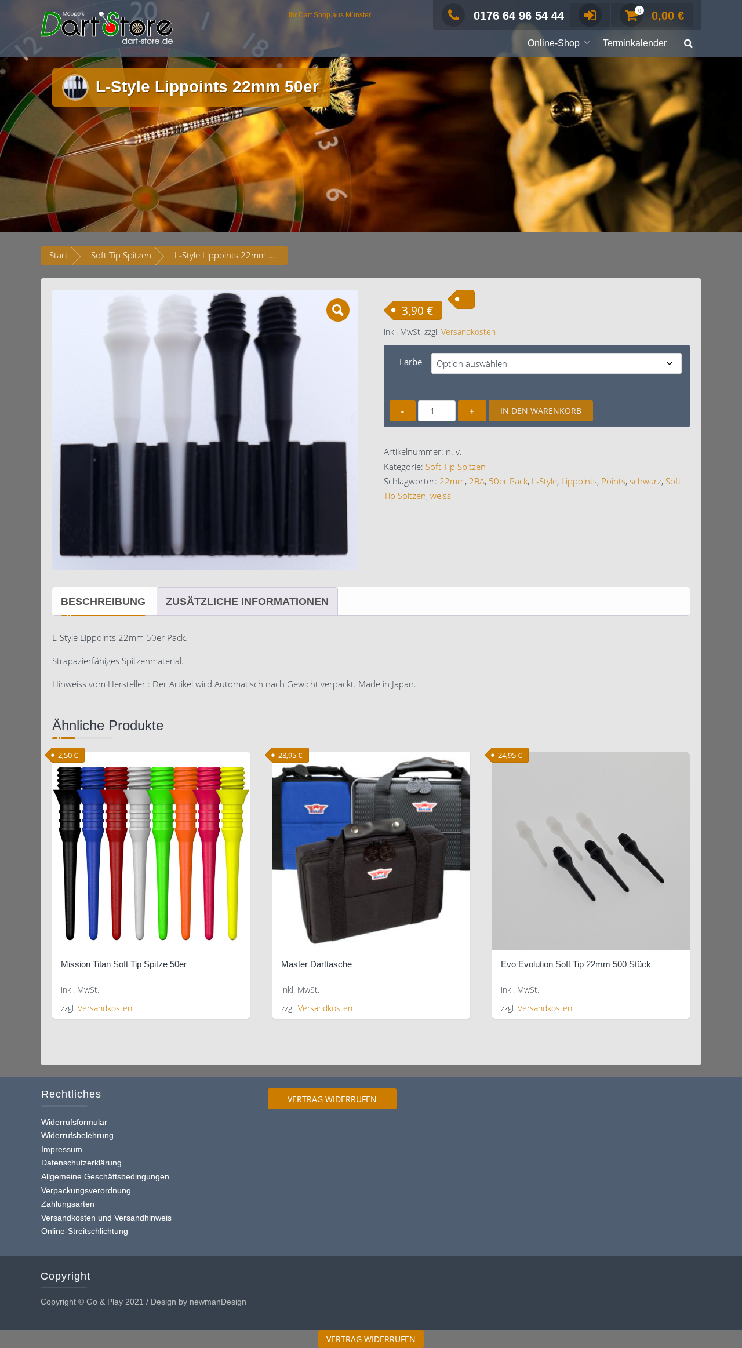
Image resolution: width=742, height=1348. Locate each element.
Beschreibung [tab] (103, 601)
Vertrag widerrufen (332, 1099)
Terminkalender (635, 43)
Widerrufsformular (74, 1122)
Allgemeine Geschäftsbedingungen (105, 1176)
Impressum (61, 1149)
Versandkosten (468, 332)
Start (58, 255)
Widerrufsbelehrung (77, 1135)
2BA (477, 481)
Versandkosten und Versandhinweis (106, 1217)
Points (613, 481)
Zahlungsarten (67, 1203)
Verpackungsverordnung (86, 1190)
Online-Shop (554, 43)
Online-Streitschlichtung (84, 1231)
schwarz (645, 481)
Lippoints (579, 481)
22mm (452, 481)
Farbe (410, 361)
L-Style (544, 481)
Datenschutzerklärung (81, 1162)
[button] (688, 43)
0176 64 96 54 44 (519, 15)
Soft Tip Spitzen (121, 255)
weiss (440, 495)
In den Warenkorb (540, 410)
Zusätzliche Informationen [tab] (247, 601)
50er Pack (508, 481)
